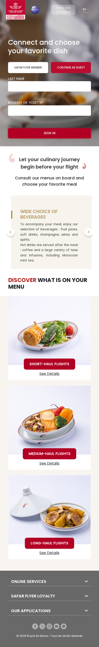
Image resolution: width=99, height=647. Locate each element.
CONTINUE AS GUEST (71, 67)
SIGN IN (49, 133)
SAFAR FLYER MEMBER (28, 67)
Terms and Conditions (63, 10)
